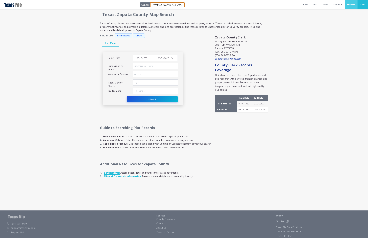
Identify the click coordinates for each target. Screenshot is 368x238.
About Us (161, 227)
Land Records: (112, 172)
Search (152, 99)
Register (351, 4)
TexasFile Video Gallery (288, 231)
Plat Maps (110, 43)
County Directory (165, 219)
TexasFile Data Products (289, 227)
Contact (160, 223)
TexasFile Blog (284, 236)
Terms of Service (165, 232)
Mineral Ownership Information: (122, 176)
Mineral (138, 35)
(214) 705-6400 (19, 223)
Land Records (123, 35)
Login (362, 4)
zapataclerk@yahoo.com (228, 58)
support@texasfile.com (23, 228)
